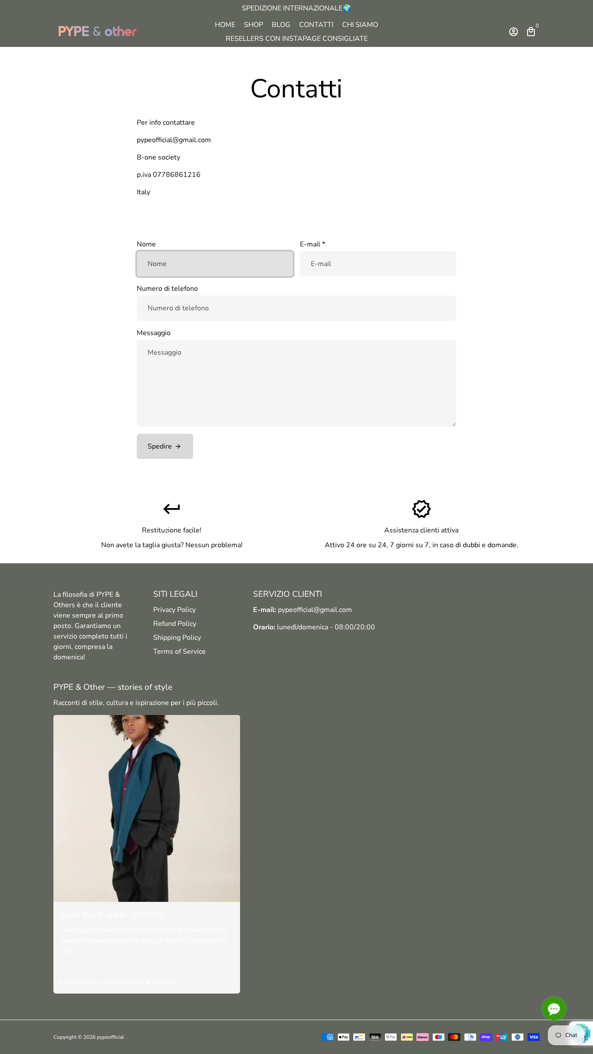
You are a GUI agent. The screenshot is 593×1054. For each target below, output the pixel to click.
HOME (225, 25)
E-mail (312, 244)
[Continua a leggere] (146, 808)
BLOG (281, 25)
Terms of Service (179, 651)
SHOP (253, 25)
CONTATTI (316, 25)
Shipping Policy (177, 637)
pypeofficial (110, 1037)
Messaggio (154, 333)
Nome (146, 244)
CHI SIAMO (360, 25)
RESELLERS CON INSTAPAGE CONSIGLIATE (297, 38)
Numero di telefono (167, 288)
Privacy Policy (174, 610)
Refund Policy (174, 623)
